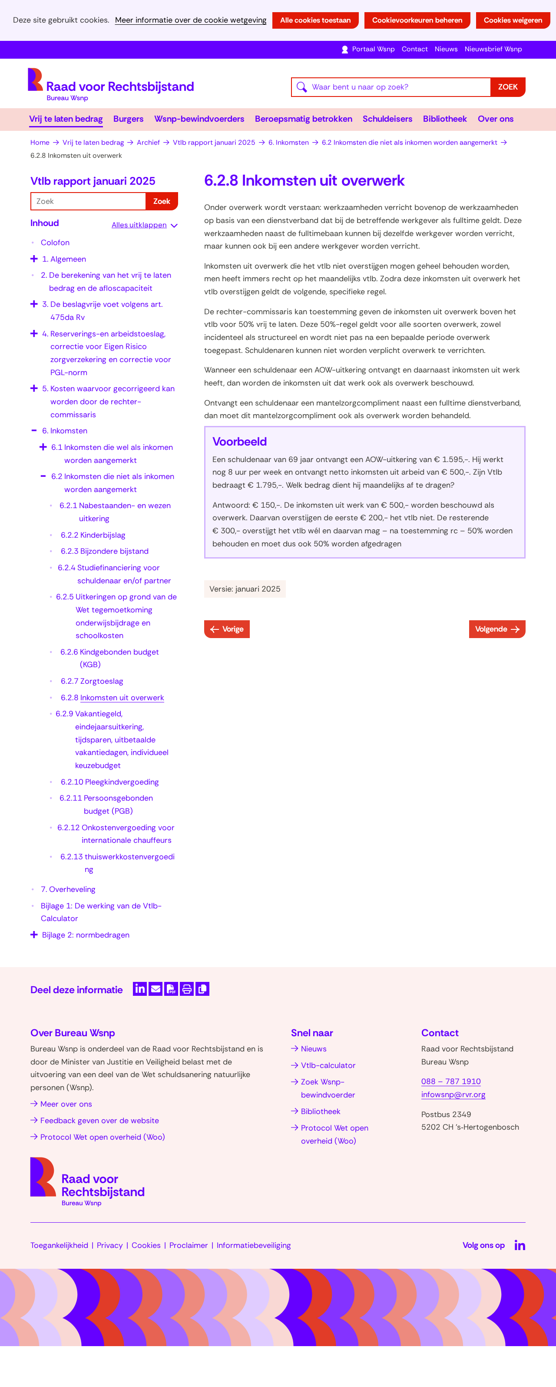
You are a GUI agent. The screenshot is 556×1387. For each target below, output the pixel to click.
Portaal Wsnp (373, 48)
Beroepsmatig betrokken (303, 118)
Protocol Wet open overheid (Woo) (102, 1137)
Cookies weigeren (513, 20)
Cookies (146, 1245)
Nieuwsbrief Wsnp (493, 48)
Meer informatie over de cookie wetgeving (191, 20)
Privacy (110, 1245)
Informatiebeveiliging (254, 1245)
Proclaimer (188, 1245)
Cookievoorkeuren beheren (417, 20)
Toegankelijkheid (59, 1245)
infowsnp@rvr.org (453, 1094)
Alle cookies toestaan (315, 20)
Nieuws (446, 48)
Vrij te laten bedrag (66, 118)
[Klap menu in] (33, 427)
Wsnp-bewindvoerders (199, 118)
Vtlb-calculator (328, 1065)
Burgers (128, 118)
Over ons (496, 118)
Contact (415, 48)
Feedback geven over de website (99, 1120)
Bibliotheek (445, 118)
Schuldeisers (388, 118)
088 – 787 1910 (451, 1081)
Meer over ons (66, 1104)
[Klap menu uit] (33, 256)
